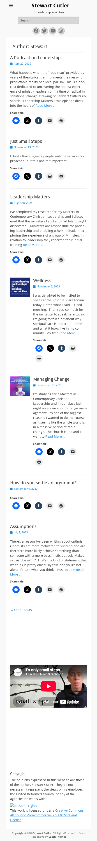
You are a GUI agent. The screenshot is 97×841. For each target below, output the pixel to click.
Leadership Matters (30, 197)
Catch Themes (57, 836)
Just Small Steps (26, 141)
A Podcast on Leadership (35, 57)
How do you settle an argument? (43, 482)
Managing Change (51, 379)
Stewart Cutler (50, 5)
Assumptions (23, 526)
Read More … (45, 105)
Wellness (42, 280)
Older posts (21, 610)
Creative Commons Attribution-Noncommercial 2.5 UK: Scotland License (47, 815)
